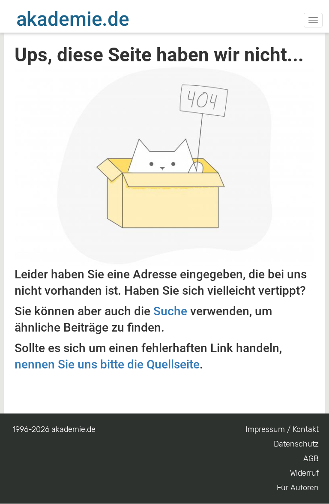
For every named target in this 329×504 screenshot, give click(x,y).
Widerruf (304, 473)
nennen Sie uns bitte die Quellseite (107, 364)
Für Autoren (298, 487)
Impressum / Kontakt (282, 429)
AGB (311, 458)
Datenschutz (296, 444)
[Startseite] (90, 18)
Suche (170, 311)
